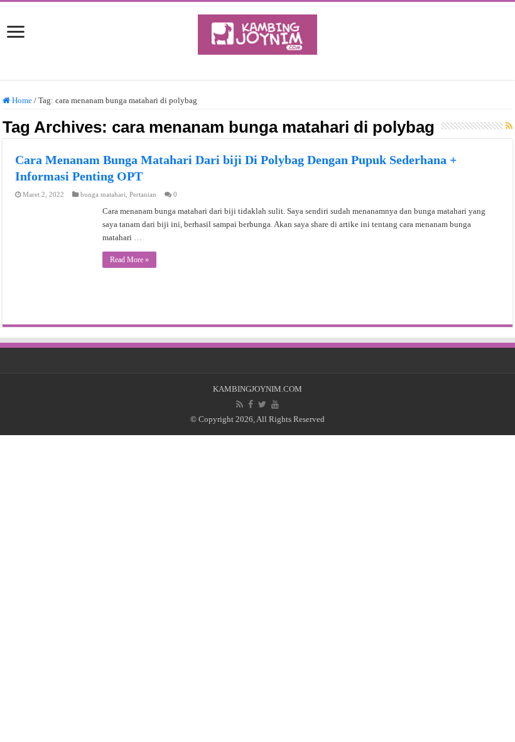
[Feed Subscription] (509, 126)
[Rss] (239, 404)
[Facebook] (250, 404)
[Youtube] (275, 404)
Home (21, 100)
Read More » (129, 259)
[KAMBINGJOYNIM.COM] (257, 32)
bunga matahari (103, 194)
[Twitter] (262, 404)
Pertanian (142, 194)
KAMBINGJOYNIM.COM (257, 389)
